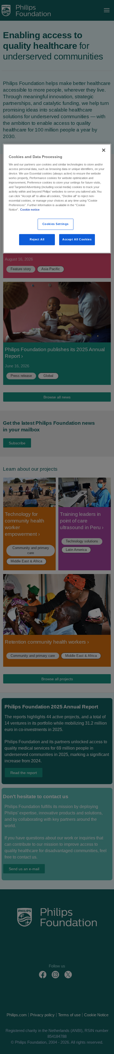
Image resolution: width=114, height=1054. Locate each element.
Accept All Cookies (76, 239)
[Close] (103, 150)
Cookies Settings (55, 224)
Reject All (37, 239)
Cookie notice (30, 209)
